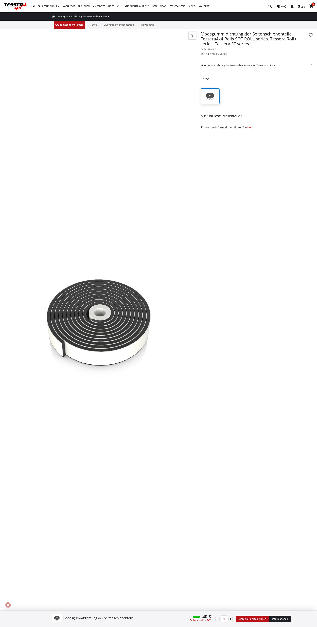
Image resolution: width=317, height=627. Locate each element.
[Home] (53, 16)
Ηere (250, 127)
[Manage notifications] (8, 605)
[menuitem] (45, 6)
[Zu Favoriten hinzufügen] (311, 35)
